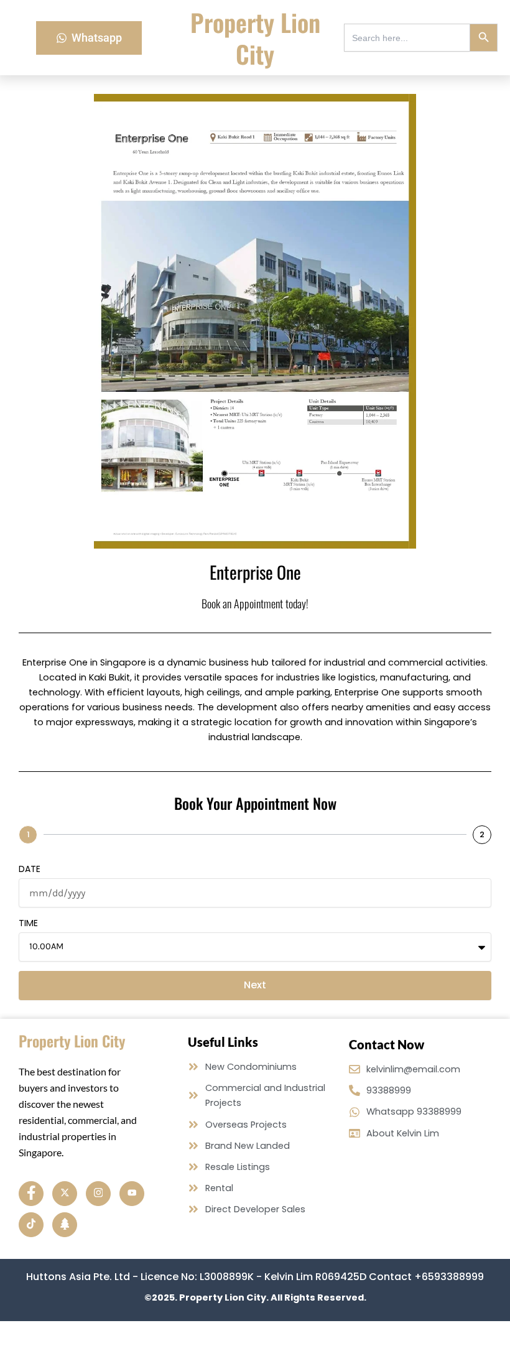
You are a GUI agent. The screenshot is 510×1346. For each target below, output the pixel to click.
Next (255, 985)
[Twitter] (64, 1193)
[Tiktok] (31, 1224)
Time (28, 923)
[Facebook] (31, 1193)
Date (29, 869)
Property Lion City (255, 38)
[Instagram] (98, 1193)
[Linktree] (64, 1224)
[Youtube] (131, 1193)
